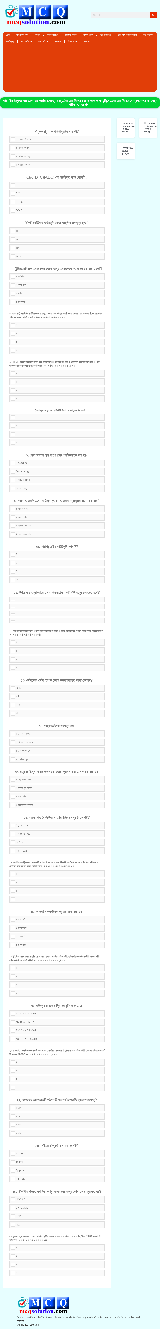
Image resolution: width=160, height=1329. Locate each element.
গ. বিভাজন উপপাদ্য (23, 139)
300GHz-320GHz (26, 1030)
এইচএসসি (25, 41)
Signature (22, 825)
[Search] (153, 15)
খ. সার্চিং (19, 293)
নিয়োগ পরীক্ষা (88, 35)
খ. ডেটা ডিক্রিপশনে (23, 733)
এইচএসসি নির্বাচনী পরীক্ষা (127, 35)
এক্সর (17, 239)
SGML (19, 688)
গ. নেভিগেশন (21, 285)
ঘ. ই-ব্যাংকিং (21, 944)
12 (17, 579)
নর (17, 230)
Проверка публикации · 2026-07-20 (129, 128)
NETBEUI (22, 1153)
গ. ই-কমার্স (20, 936)
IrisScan (20, 842)
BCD (18, 1216)
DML (18, 704)
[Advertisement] (80, 68)
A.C (18, 193)
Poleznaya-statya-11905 (128, 150)
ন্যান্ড (18, 247)
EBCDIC (20, 1199)
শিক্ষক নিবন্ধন (52, 35)
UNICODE (22, 1207)
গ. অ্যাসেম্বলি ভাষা (23, 525)
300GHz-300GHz (27, 1038)
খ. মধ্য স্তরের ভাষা (23, 534)
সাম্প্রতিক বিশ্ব (22, 35)
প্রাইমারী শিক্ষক (71, 35)
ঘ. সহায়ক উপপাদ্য (23, 156)
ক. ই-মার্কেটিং (21, 919)
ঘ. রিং (18, 1116)
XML (18, 713)
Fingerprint (23, 833)
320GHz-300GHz (26, 1013)
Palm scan (22, 850)
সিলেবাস (71, 41)
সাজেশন (58, 41)
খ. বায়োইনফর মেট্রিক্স (24, 804)
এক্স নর (18, 256)
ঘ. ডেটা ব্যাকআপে (23, 750)
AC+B (19, 210)
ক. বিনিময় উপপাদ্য (23, 147)
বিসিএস (37, 35)
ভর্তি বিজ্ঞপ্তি (148, 35)
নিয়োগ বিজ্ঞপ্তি (105, 35)
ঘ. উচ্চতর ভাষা (21, 517)
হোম (8, 35)
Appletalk (22, 1170)
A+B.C (19, 201)
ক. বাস (18, 1133)
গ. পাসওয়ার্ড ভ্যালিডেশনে (26, 742)
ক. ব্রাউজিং (20, 276)
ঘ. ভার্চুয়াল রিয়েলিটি (23, 779)
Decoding (22, 462)
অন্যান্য (86, 41)
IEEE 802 (21, 1178)
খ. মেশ (18, 1107)
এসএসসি (41, 41)
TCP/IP (20, 1162)
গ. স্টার (18, 1124)
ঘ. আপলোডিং (21, 301)
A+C (18, 185)
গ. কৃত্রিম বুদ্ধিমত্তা (24, 788)
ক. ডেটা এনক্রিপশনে (24, 759)
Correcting (22, 471)
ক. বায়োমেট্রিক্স (22, 796)
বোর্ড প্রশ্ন (10, 41)
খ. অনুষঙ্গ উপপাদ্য (23, 164)
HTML (19, 696)
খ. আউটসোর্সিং (21, 927)
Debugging (23, 479)
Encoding (22, 488)
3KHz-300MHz (25, 1022)
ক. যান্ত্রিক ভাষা (22, 508)
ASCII (19, 1224)
